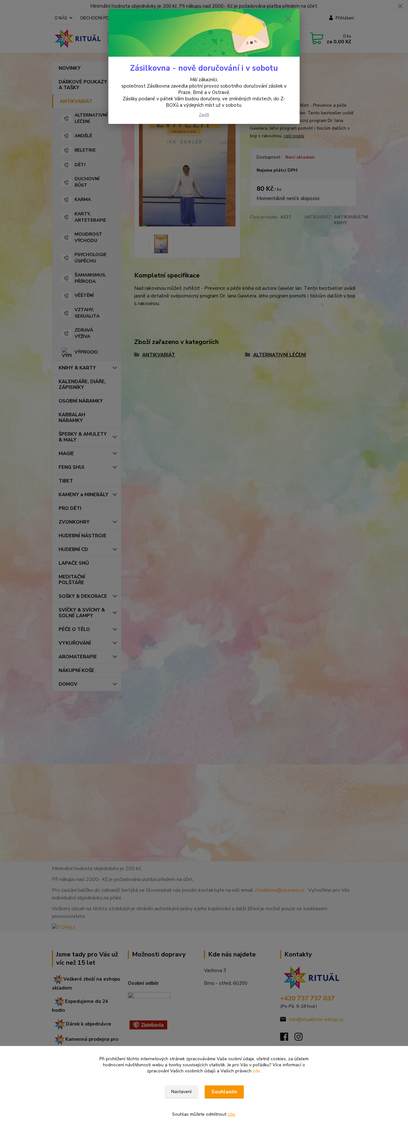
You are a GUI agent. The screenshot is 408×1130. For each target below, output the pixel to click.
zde (256, 1071)
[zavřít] (288, 18)
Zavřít (204, 114)
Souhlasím (224, 1091)
